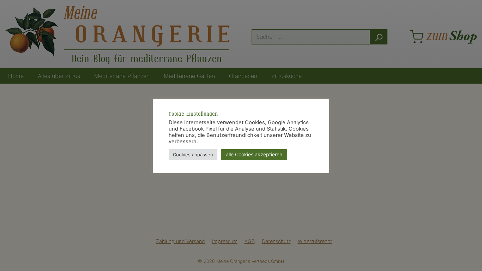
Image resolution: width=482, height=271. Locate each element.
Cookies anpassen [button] (193, 154)
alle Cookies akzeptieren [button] (254, 154)
